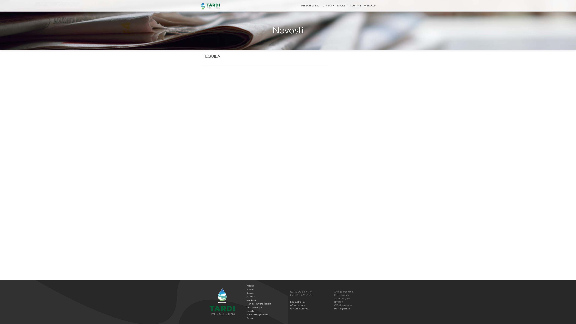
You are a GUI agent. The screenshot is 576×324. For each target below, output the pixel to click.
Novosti (342, 5)
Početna (250, 285)
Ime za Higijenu (310, 5)
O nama (327, 5)
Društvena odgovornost (257, 314)
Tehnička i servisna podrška (258, 303)
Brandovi (250, 296)
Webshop (370, 5)
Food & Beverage (254, 307)
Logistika (250, 311)
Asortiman (251, 300)
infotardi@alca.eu (342, 308)
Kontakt (355, 5)
